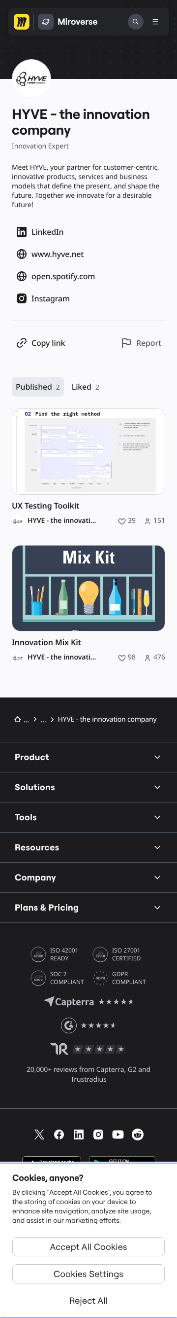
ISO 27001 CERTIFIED (126, 954)
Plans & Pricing (47, 907)
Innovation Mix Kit (46, 642)
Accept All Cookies (88, 1246)
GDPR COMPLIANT (129, 978)
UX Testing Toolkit (46, 506)
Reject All (88, 1300)
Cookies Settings (88, 1274)
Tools (26, 817)
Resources (37, 847)
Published (38, 386)
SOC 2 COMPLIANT (67, 978)
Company (35, 877)
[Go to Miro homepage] (22, 22)
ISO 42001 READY (64, 954)
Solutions (35, 787)
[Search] (136, 22)
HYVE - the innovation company (64, 520)
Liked (85, 386)
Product (32, 757)
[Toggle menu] (155, 22)
